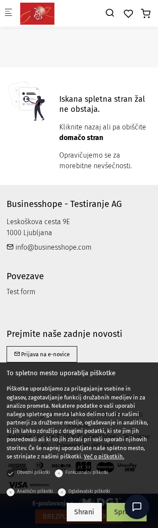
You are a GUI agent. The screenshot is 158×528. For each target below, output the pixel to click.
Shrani (84, 512)
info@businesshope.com (53, 247)
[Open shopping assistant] (137, 507)
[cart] (145, 13)
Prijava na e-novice (45, 354)
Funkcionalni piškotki (86, 472)
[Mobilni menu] (8, 13)
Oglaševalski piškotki (89, 491)
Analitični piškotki (35, 491)
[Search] (109, 12)
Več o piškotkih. (104, 456)
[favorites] (128, 13)
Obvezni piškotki (33, 472)
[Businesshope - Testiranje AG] (55, 13)
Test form (21, 292)
